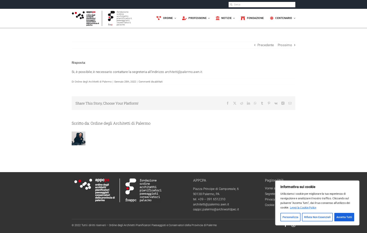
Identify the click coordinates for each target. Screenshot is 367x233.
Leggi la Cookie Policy (303, 207)
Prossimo (285, 45)
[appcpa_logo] (85, 12)
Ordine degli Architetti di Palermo (93, 81)
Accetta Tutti (344, 217)
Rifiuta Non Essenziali (317, 217)
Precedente (265, 45)
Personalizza (290, 217)
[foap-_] (120, 12)
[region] (317, 203)
